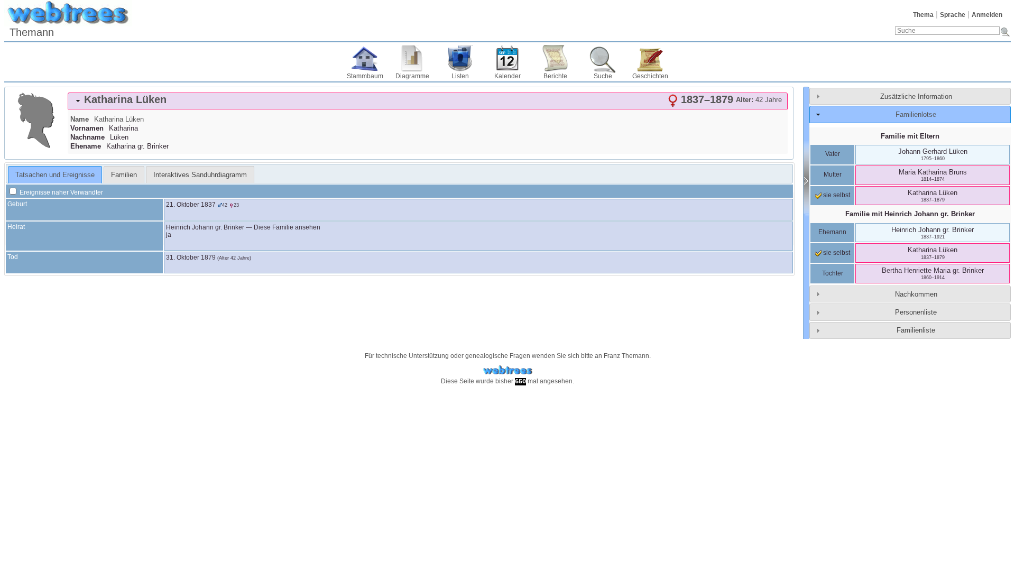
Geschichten (650, 76)
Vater (832, 154)
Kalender (507, 76)
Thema (923, 15)
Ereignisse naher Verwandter (60, 192)
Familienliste (916, 330)
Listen (460, 76)
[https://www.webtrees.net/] (507, 370)
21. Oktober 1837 (191, 204)
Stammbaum (365, 76)
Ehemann (832, 232)
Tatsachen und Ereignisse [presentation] (55, 175)
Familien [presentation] (124, 175)
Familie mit (910, 214)
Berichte (555, 76)
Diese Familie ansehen (287, 227)
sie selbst (836, 195)
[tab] (428, 101)
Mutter (833, 174)
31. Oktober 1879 (191, 257)
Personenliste (916, 312)
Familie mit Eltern (910, 136)
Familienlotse (916, 114)
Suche (603, 76)
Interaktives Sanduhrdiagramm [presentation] (200, 175)
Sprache (952, 15)
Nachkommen (916, 294)
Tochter (832, 273)
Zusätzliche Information (916, 96)
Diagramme (412, 76)
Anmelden (987, 15)
